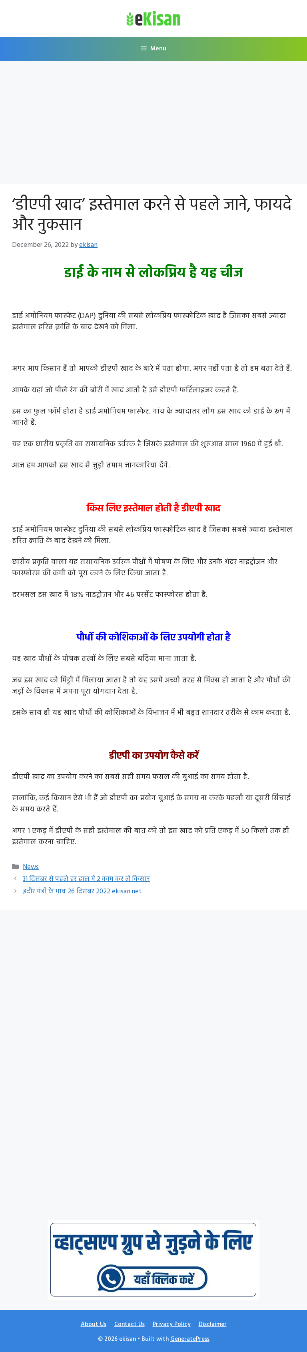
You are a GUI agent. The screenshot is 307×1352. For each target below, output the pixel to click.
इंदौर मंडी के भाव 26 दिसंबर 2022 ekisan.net (82, 891)
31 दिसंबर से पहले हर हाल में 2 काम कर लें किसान (86, 879)
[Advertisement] (153, 125)
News (31, 867)
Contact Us (129, 1324)
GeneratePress (189, 1339)
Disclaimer (213, 1324)
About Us (93, 1324)
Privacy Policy (172, 1324)
